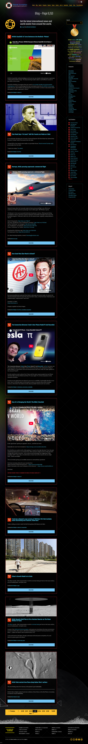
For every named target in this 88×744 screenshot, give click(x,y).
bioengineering (72, 96)
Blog (37, 5)
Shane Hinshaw (74, 158)
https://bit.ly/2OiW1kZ (24, 232)
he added (20, 148)
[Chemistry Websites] (75, 30)
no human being (35, 624)
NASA (78, 54)
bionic (70, 98)
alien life (70, 84)
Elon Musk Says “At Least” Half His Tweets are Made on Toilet (31, 134)
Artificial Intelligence (72, 41)
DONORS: (53, 730)
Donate (57, 5)
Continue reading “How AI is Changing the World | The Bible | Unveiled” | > (24, 473)
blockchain (79, 44)
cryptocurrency (76, 46)
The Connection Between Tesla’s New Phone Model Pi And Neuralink (33, 325)
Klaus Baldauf (73, 149)
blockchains (71, 104)
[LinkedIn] (76, 739)
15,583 (53, 711)
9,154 (39, 711)
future (77, 47)
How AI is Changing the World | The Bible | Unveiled (28, 402)
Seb (71, 168)
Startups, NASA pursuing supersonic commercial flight (29, 167)
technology (78, 59)
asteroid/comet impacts (74, 88)
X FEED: (20, 730)
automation (71, 92)
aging (69, 40)
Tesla (22, 366)
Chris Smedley (73, 177)
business (71, 105)
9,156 (47, 711)
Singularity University (73, 78)
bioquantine (78, 41)
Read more (31, 97)
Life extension (77, 53)
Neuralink (40, 366)
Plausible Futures (72, 195)
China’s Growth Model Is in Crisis (22, 576)
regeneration (71, 58)
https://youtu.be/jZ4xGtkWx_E (45, 466)
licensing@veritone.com (32, 235)
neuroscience (25, 387)
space (16, 239)
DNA (70, 74)
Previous (12, 711)
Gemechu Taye (73, 136)
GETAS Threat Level (9, 730)
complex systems (72, 109)
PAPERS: (36, 734)
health (71, 49)
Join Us (61, 5)
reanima (73, 56)
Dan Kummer (73, 144)
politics (70, 56)
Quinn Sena (73, 129)
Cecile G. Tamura (74, 151)
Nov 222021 (9, 37)
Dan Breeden (73, 131)
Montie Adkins (73, 174)
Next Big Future (72, 193)
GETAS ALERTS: (70, 728)
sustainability (23, 310)
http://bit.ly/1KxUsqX (29, 227)
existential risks (70, 47)
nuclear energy (20, 640)
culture (79, 46)
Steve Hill (72, 165)
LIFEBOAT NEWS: (38, 728)
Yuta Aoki (72, 153)
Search (81, 22)
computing (71, 110)
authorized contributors (31, 27)
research (76, 58)
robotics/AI (19, 92)
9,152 (30, 711)
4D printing (71, 72)
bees (70, 93)
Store (74, 5)
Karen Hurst (73, 139)
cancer (73, 46)
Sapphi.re (25, 739)
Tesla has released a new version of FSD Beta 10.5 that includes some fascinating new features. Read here (32, 520)
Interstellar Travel (79, 51)
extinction (74, 47)
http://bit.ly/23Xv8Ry (30, 224)
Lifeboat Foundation (13, 739)
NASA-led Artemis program (22, 629)
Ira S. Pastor (73, 175)
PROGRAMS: (70, 732)
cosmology (71, 112)
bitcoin (76, 44)
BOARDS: (69, 730)
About (33, 5)
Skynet (70, 80)
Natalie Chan (73, 161)
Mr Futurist (71, 192)
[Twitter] (74, 739)
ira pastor (71, 53)
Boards (40, 5)
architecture (71, 86)
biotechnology (71, 44)
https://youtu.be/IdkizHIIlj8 (35, 464)
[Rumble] (82, 739)
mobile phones (20, 387)
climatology (71, 108)
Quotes (70, 5)
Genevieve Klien (74, 122)
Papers (53, 5)
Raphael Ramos (74, 160)
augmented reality (73, 90)
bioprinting (71, 100)
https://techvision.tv (13, 303)
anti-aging (79, 40)
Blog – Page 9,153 (44, 13)
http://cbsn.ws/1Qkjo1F (24, 221)
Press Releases (79, 5)
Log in (23, 27)
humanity (81, 49)
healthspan (77, 49)
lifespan (70, 55)
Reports (49, 5)
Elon (46, 366)
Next (30, 713)
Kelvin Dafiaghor (13, 92)
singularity (80, 58)
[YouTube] (79, 739)
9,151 (26, 711)
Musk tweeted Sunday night (46, 143)
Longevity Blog (72, 190)
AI (71, 39)
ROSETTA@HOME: (22, 734)
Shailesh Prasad (74, 132)
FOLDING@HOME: (54, 732)
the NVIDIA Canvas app (48, 86)
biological (71, 97)
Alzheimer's (74, 39)
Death (80, 46)
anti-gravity (71, 85)
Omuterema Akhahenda (73, 147)
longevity (74, 55)
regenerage (78, 56)
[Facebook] (71, 739)
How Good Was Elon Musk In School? (23, 253)
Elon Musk (19, 152)
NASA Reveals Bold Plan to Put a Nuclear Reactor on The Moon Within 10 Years (31, 620)
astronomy (71, 89)
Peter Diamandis (72, 73)
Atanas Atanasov (14, 697)
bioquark (72, 43)
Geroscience (71, 188)
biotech (78, 43)
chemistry (71, 106)
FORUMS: (53, 734)
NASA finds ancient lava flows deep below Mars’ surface (29, 682)
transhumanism (72, 61)
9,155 (43, 711)
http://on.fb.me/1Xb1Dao (30, 225)
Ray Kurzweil (71, 76)
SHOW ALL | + (70, 179)
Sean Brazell (73, 163)
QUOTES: (69, 734)
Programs (45, 5)
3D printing (71, 70)
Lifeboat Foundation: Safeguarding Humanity (16, 5)
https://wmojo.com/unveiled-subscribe (36, 446)
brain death (69, 46)
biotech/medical (72, 101)
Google (68, 49)
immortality (73, 51)
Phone (28, 366)
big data (70, 94)
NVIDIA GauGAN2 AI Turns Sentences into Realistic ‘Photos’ (30, 36)
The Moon (10, 624)
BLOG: (36, 730)
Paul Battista (73, 134)
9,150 (22, 711)
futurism (80, 47)
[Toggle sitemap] (79, 2)
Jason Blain (73, 172)
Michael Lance (73, 170)
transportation (28, 310)
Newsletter (66, 5)
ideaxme (69, 51)
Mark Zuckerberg (72, 81)
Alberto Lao (73, 156)
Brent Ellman (73, 167)
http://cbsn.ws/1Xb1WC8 (29, 230)
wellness (78, 61)
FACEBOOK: (21, 728)
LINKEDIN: (53, 728)
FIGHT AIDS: (21, 732)
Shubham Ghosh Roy (75, 127)
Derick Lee (12, 239)
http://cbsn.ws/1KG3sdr (40, 222)
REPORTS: (37, 732)
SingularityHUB (72, 197)
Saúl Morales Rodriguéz (73, 125)
